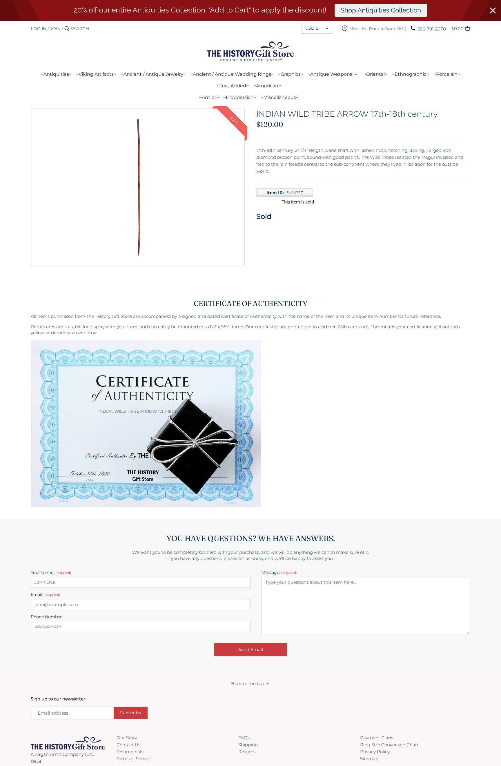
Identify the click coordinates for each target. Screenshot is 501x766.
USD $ (311, 28)
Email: (45, 594)
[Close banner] (492, 10)
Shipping (248, 744)
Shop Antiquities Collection (381, 10)
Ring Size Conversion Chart (389, 744)
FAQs (244, 737)
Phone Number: (47, 616)
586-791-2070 (431, 29)
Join (55, 28)
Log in (38, 28)
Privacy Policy (375, 751)
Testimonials (130, 751)
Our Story (127, 737)
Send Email (250, 649)
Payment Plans (376, 737)
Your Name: (51, 572)
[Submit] (66, 29)
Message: (279, 572)
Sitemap (369, 758)
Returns (246, 751)
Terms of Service (134, 758)
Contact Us (128, 744)
